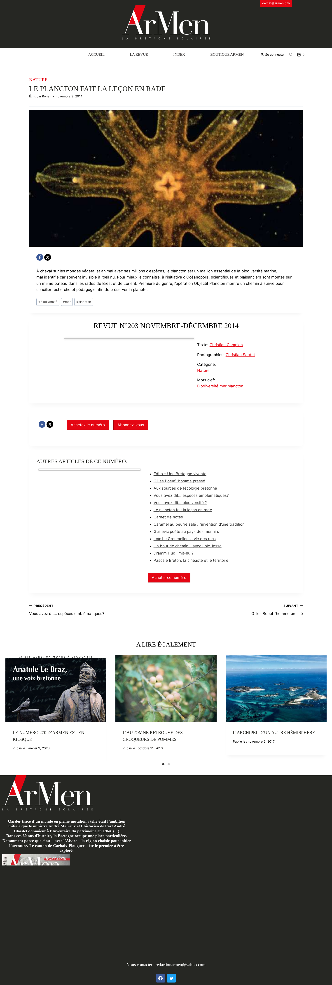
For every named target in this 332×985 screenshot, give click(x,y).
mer (67, 302)
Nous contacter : (141, 964)
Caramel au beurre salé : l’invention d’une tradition (199, 524)
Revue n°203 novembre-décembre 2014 (166, 326)
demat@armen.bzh (276, 3)
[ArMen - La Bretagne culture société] (166, 22)
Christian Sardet (240, 354)
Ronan (46, 96)
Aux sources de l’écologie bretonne (185, 488)
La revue (139, 54)
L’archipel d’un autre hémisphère (274, 732)
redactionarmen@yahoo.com (181, 964)
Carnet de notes (168, 517)
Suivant (323, 708)
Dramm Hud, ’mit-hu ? (174, 553)
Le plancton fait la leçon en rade (183, 510)
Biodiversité (47, 302)
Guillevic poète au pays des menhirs (186, 531)
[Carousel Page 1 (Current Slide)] (163, 764)
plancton (83, 302)
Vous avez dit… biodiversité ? (180, 502)
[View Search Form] (291, 54)
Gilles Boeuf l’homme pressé (179, 481)
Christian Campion (226, 345)
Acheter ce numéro (169, 577)
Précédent (8, 708)
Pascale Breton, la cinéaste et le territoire (191, 560)
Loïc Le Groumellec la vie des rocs (185, 538)
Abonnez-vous (130, 425)
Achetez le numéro (88, 425)
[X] (47, 257)
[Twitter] (171, 978)
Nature (38, 79)
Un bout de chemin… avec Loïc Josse (188, 546)
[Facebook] (39, 257)
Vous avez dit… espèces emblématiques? (191, 495)
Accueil (96, 54)
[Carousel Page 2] (168, 764)
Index (179, 54)
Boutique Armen (227, 54)
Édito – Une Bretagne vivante (180, 474)
